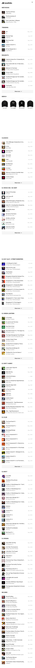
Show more (17, 91)
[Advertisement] (17, 123)
